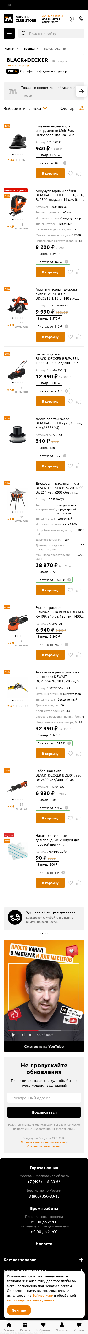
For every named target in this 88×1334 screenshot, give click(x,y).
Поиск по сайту (42, 33)
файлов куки (42, 1295)
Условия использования (44, 1146)
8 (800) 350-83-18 (81, 19)
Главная (9, 1330)
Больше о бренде (18, 65)
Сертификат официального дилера (44, 71)
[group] (44, 918)
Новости (44, 1243)
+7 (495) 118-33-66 (44, 1181)
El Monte (72, 19)
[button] (40, 933)
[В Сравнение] (79, 173)
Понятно (19, 1310)
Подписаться (44, 1112)
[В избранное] (70, 173)
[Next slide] (81, 91)
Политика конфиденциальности (43, 1142)
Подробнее (44, 995)
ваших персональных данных (30, 1300)
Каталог (9, 33)
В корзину (50, 173)
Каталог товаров (20, 1259)
